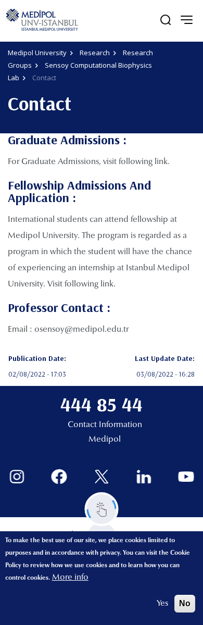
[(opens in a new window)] (17, 477)
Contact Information (105, 425)
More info (70, 577)
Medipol (104, 439)
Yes (162, 603)
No (185, 603)
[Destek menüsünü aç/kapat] (102, 509)
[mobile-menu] (186, 20)
